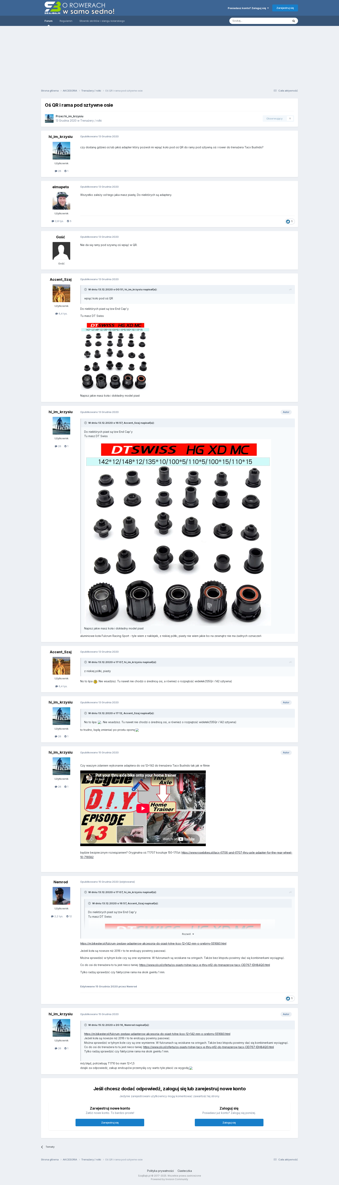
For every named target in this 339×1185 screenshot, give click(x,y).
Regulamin (66, 20)
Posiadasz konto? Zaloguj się (247, 8)
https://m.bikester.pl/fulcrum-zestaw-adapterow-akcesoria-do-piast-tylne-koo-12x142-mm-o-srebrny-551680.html (153, 943)
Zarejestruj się (285, 7)
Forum (49, 20)
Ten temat (278, 20)
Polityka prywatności (160, 1170)
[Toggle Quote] (86, 289)
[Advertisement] (169, 55)
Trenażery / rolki (91, 120)
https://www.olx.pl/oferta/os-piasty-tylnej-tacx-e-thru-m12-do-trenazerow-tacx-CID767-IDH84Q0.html (204, 965)
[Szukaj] (293, 21)
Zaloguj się (229, 1122)
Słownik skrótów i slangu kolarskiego (102, 20)
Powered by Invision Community (169, 1179)
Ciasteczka (185, 1170)
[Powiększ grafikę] (115, 355)
